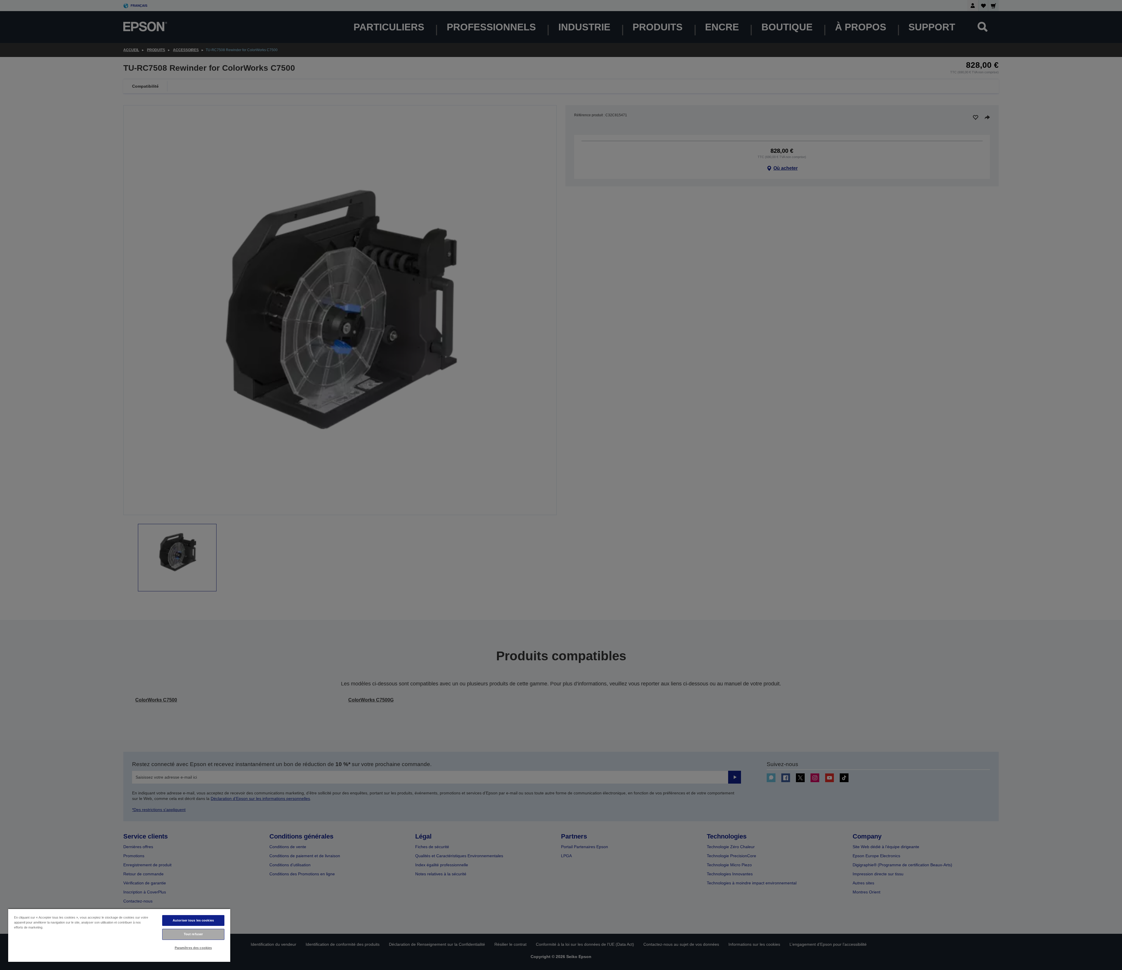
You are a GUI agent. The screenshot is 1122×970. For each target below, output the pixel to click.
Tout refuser (193, 934)
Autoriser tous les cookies (193, 920)
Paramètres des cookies (193, 948)
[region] (119, 935)
